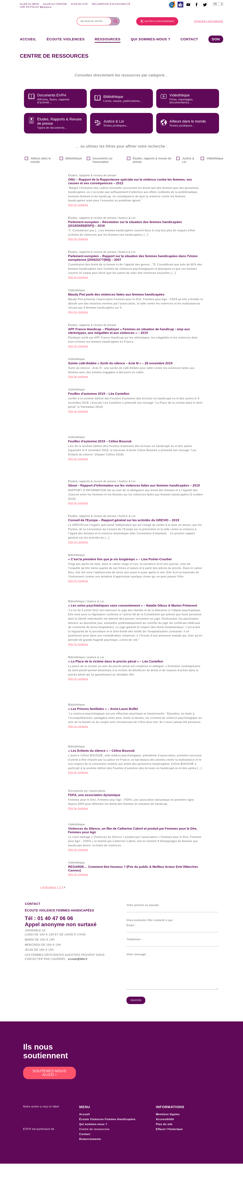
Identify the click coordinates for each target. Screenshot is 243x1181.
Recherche (116, 21)
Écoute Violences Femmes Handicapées (107, 1119)
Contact (189, 39)
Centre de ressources (94, 1129)
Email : (131, 925)
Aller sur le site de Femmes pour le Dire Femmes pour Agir (172, 4)
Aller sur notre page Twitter (205, 4)
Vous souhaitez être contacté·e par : (150, 920)
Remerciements (90, 1139)
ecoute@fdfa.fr (77, 959)
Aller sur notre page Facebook (196, 4)
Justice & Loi (188, 160)
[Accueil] (40, 27)
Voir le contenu (78, 205)
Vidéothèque (214, 158)
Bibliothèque (73, 158)
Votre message (136, 954)
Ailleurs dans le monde (41, 160)
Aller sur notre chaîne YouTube (188, 4)
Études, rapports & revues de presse (152, 160)
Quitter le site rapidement (159, 21)
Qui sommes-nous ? (150, 39)
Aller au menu (29, 4)
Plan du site (79, 4)
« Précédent (48, 887)
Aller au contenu (55, 4)
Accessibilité (165, 1119)
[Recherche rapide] (94, 21)
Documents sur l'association (103, 160)
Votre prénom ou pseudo (142, 905)
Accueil (28, 39)
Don (216, 39)
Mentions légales (168, 1114)
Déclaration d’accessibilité (111, 4)
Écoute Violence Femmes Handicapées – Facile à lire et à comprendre (180, 4)
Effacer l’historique (208, 21)
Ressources (108, 39)
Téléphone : (134, 939)
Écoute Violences (66, 39)
